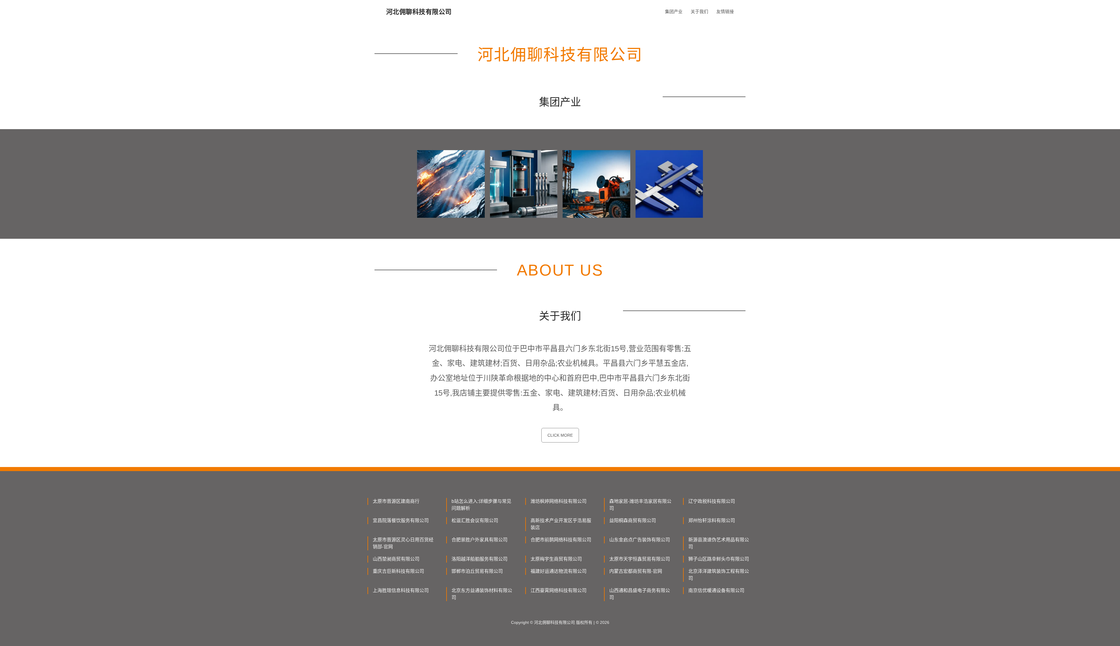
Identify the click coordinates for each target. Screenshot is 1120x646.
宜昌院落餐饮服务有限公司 (401, 520)
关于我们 (699, 11)
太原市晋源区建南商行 (396, 501)
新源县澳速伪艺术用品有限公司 (718, 543)
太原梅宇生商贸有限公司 (556, 559)
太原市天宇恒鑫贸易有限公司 (639, 559)
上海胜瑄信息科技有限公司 (401, 590)
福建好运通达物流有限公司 (559, 571)
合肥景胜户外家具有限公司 (480, 539)
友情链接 (725, 11)
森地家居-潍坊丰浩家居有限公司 (640, 505)
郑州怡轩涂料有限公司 (711, 520)
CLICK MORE (560, 435)
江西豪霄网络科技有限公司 (559, 590)
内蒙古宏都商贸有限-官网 (635, 571)
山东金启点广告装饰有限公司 (639, 539)
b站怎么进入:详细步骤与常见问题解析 (481, 505)
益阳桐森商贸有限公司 (632, 520)
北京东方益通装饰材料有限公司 (482, 594)
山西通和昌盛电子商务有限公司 (639, 594)
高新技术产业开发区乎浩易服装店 (561, 524)
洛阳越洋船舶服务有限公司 (480, 559)
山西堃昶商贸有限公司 (396, 559)
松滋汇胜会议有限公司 (475, 520)
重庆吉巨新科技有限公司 (398, 571)
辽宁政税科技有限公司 (711, 501)
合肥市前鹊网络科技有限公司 (561, 539)
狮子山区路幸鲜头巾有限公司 (718, 559)
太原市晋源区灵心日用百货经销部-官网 (403, 543)
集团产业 (673, 11)
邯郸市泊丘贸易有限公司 (477, 571)
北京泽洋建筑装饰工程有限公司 (718, 575)
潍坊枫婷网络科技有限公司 (559, 501)
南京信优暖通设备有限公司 (716, 590)
